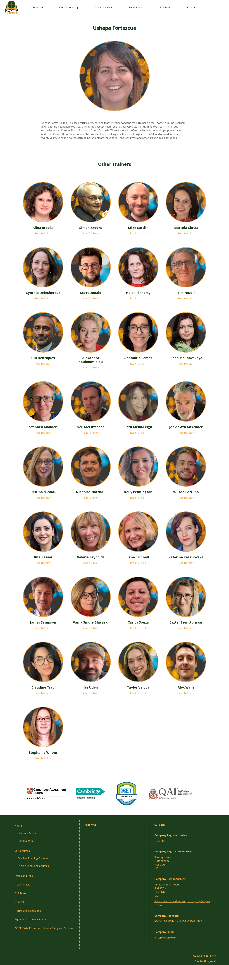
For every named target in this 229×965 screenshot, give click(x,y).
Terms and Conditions (28, 910)
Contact (191, 7)
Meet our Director (28, 833)
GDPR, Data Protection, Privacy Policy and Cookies (44, 928)
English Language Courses (33, 866)
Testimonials (136, 7)
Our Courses (66, 7)
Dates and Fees (103, 7)
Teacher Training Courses (32, 858)
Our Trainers (25, 841)
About (35, 7)
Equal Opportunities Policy (30, 919)
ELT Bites (165, 7)
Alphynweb (210, 961)
